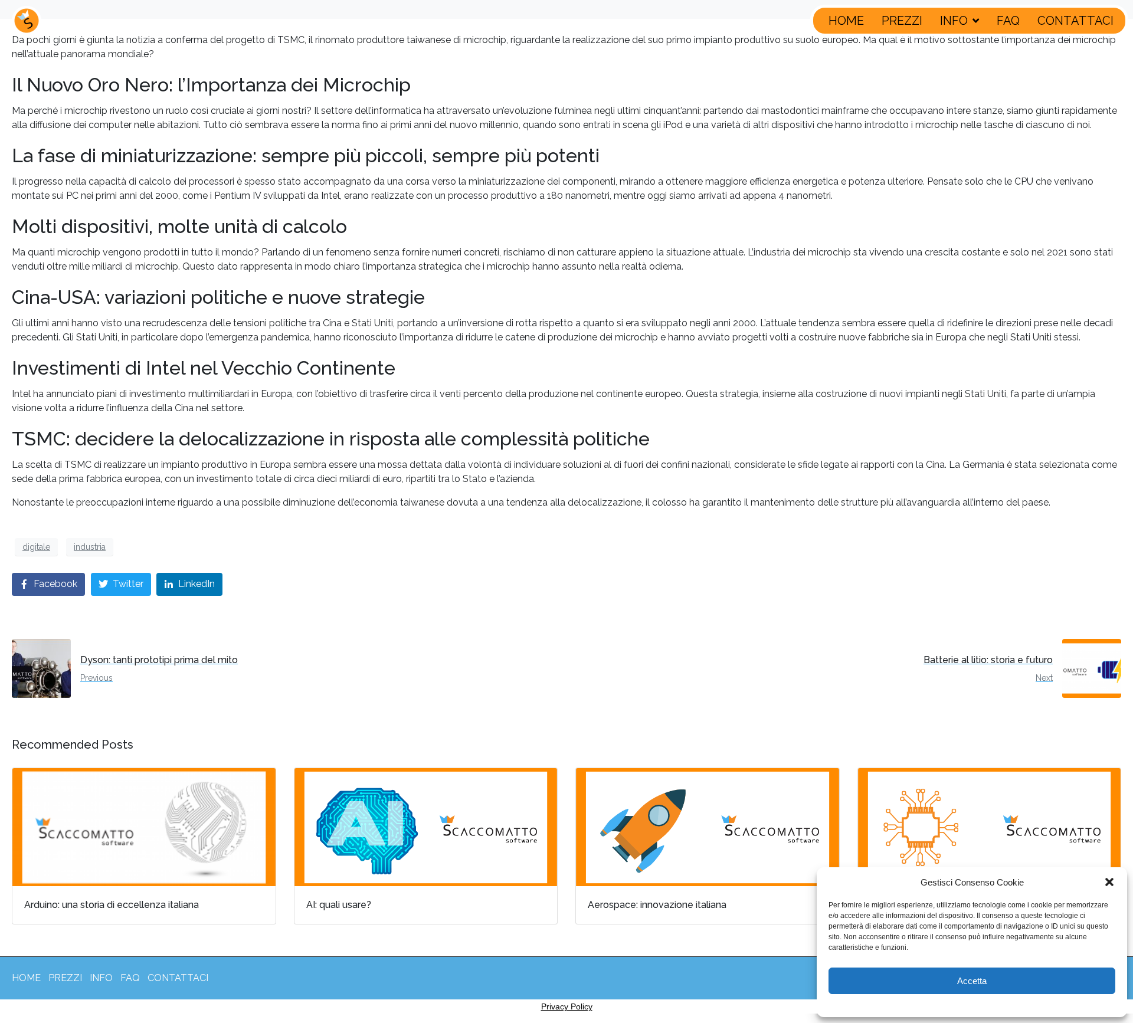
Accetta (972, 981)
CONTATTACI (1075, 21)
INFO (954, 21)
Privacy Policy (566, 1006)
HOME (846, 21)
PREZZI (902, 21)
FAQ (1008, 21)
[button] (1109, 882)
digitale (36, 547)
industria (90, 547)
